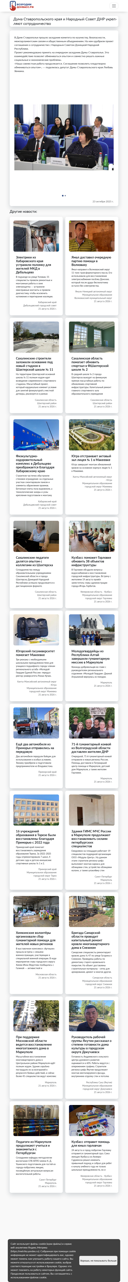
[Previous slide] (24, 137)
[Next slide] (103, 137)
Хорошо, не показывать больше (98, 1260)
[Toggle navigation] (114, 6)
